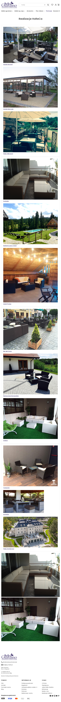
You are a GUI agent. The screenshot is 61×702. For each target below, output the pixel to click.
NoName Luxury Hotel (10, 246)
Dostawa (24, 689)
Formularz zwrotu (6, 687)
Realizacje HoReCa (47, 693)
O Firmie (44, 683)
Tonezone (6, 488)
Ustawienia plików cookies (29, 687)
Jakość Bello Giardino (48, 687)
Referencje (45, 689)
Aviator (5, 440)
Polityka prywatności (27, 683)
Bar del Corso (7, 351)
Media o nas (45, 691)
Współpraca (45, 685)
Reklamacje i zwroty (27, 693)
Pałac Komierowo (8, 549)
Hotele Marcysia (8, 109)
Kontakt (3, 685)
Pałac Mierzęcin (8, 154)
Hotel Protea (7, 304)
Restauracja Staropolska (11, 396)
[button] (48, 4)
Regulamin (24, 685)
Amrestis (6, 514)
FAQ (2, 683)
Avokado (6, 201)
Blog (2, 689)
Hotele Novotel (8, 64)
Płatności (24, 691)
